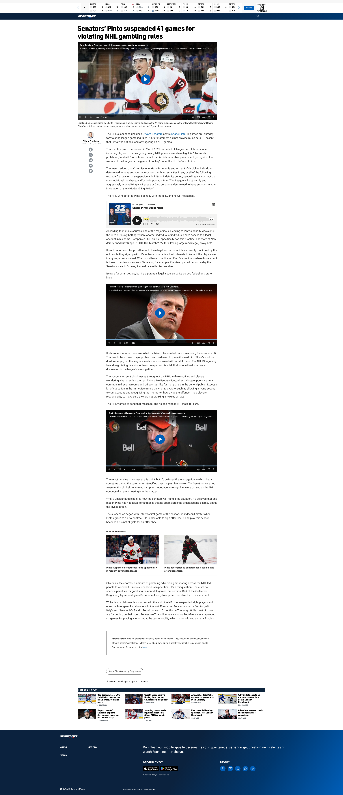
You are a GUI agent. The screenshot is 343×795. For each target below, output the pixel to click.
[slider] (161, 339)
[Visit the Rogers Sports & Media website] (72, 789)
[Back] (78, 8)
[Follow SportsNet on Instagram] (245, 768)
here (144, 647)
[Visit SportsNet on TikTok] (253, 768)
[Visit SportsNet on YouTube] (230, 768)
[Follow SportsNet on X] (222, 768)
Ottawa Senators (153, 133)
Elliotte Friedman (91, 141)
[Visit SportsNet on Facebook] (238, 768)
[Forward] (239, 8)
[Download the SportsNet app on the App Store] (151, 768)
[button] (257, 16)
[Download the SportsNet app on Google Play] (169, 768)
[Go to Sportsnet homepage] (87, 16)
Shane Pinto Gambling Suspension (124, 671)
